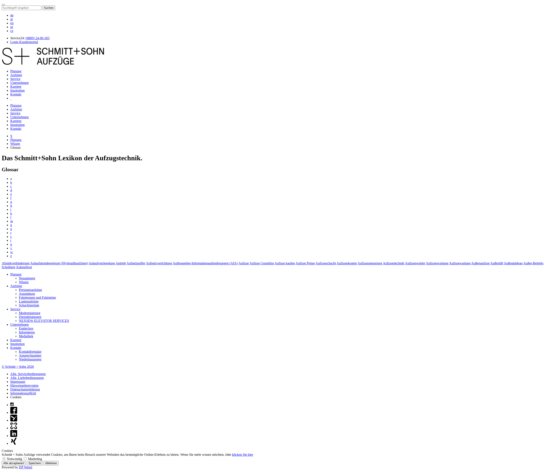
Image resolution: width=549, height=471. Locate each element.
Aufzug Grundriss (261, 263)
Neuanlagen (27, 278)
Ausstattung (27, 293)
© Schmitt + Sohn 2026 (18, 366)
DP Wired (25, 467)
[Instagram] (12, 405)
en (12, 23)
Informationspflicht (23, 393)
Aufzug (243, 263)
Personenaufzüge (30, 290)
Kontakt (15, 94)
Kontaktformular (30, 351)
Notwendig (14, 459)
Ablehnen (51, 463)
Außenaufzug (480, 263)
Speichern (35, 463)
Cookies (15, 397)
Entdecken (26, 328)
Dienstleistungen (30, 317)
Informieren (27, 332)
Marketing (34, 459)
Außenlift (496, 263)
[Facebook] (13, 412)
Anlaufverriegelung (102, 263)
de (12, 15)
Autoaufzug (24, 267)
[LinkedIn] (13, 436)
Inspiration (17, 90)
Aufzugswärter (415, 263)
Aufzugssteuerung (369, 263)
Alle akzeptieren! (13, 463)
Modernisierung (29, 313)
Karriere (15, 86)
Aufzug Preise (305, 263)
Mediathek (26, 336)
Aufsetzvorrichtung (159, 263)
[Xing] (13, 443)
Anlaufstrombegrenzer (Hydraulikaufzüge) (59, 263)
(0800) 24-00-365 (38, 38)
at (11, 19)
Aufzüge (16, 75)
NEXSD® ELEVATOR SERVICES (44, 321)
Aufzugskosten (346, 263)
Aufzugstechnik (393, 263)
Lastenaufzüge (29, 301)
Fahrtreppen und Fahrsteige (37, 297)
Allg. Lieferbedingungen (27, 378)
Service (15, 79)
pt (11, 27)
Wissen (15, 143)
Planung (15, 71)
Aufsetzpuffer (136, 263)
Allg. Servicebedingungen (28, 374)
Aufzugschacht (325, 263)
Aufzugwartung (460, 263)
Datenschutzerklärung (25, 389)
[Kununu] (13, 428)
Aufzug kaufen (284, 263)
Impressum (17, 381)
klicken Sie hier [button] (242, 454)
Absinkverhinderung (16, 263)
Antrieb (121, 263)
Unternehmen (19, 83)
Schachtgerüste (29, 305)
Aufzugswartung (437, 263)
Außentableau (513, 263)
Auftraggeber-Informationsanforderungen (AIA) (205, 263)
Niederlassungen (30, 359)
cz (11, 31)
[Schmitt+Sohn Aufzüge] (53, 64)
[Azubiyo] (13, 420)
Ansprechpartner (30, 355)
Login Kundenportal (24, 42)
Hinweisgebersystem (24, 385)
